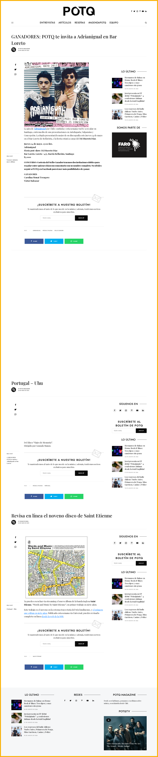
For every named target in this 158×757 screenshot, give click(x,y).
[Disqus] (79, 279)
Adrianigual (40, 128)
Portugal (47, 485)
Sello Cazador (58, 230)
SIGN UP (81, 218)
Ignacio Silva (24, 521)
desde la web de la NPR (52, 616)
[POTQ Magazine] (79, 11)
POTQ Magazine (25, 49)
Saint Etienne (37, 656)
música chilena (47, 230)
